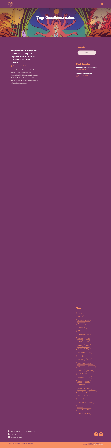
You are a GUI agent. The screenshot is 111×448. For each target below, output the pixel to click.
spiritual (80, 399)
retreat (80, 381)
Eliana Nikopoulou (98, 444)
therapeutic (81, 402)
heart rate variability (83, 349)
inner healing (81, 352)
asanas (87, 313)
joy (90, 352)
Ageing (80, 313)
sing (79, 395)
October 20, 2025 (83, 69)
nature (89, 359)
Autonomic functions (83, 320)
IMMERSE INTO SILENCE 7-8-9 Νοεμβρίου (86, 67)
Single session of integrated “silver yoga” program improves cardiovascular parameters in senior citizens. (24, 56)
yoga (88, 413)
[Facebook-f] (96, 434)
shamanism (92, 392)
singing (86, 395)
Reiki (89, 377)
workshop (80, 413)
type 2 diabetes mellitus (84, 409)
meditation (80, 359)
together (90, 402)
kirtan (79, 356)
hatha (87, 341)
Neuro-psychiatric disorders (85, 363)
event (88, 338)
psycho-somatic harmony (84, 374)
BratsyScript (81, 323)
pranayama (91, 366)
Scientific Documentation (84, 388)
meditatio (87, 356)
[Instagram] (101, 434)
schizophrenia (81, 384)
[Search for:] (89, 53)
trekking (80, 406)
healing (80, 345)
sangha (87, 381)
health (87, 345)
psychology (81, 377)
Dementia (80, 338)
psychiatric (80, 370)
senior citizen (81, 392)
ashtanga (80, 316)
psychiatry (90, 370)
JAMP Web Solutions (98, 443)
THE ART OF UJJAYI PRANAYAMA (84, 73)
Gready (80, 341)
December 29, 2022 (19, 66)
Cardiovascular (82, 327)
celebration (81, 331)
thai (87, 399)
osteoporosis (81, 366)
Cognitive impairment (83, 334)
